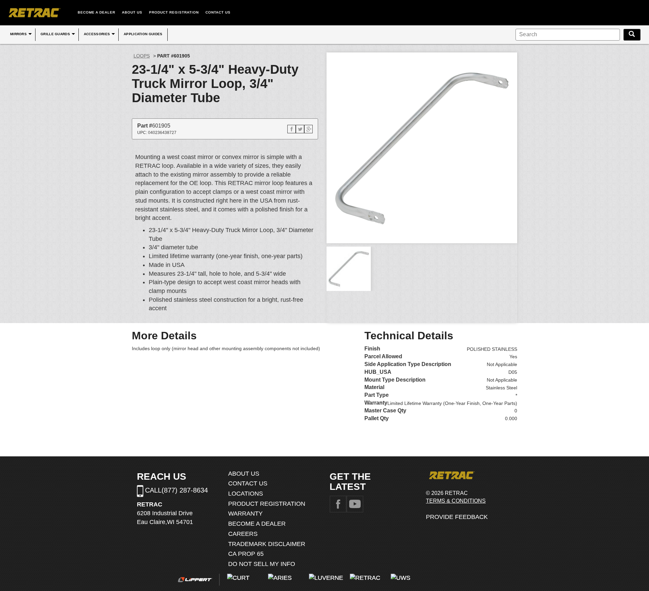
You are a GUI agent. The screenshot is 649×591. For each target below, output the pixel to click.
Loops (142, 56)
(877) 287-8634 (185, 490)
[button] (291, 129)
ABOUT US (132, 12)
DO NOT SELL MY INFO (261, 564)
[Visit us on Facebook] (338, 503)
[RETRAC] (34, 12)
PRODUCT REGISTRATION (174, 12)
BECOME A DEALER (96, 12)
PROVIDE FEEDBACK (457, 517)
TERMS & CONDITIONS (456, 501)
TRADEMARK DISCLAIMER (266, 544)
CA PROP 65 (246, 553)
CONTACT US (218, 12)
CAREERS (243, 533)
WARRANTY (245, 513)
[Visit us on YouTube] (354, 503)
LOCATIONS (245, 493)
